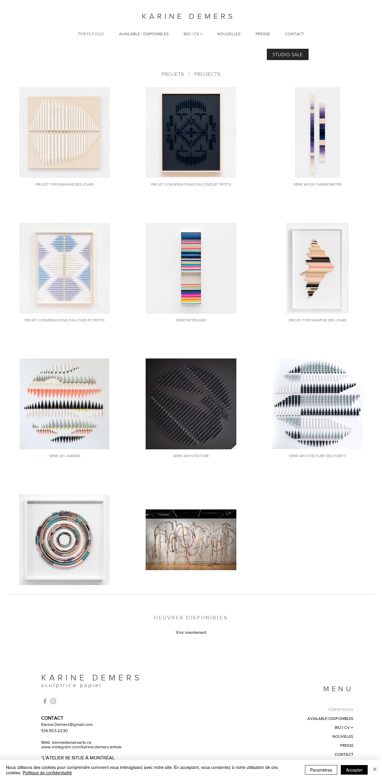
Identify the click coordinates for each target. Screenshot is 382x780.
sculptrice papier (72, 685)
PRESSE (346, 745)
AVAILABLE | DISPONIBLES (330, 718)
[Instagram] (53, 701)
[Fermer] (374, 769)
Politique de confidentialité (47, 773)
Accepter (354, 770)
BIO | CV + (344, 727)
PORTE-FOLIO (341, 709)
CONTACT (344, 754)
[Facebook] (45, 701)
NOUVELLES (342, 736)
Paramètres (321, 770)
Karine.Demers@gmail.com (67, 724)
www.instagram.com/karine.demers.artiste (81, 746)
